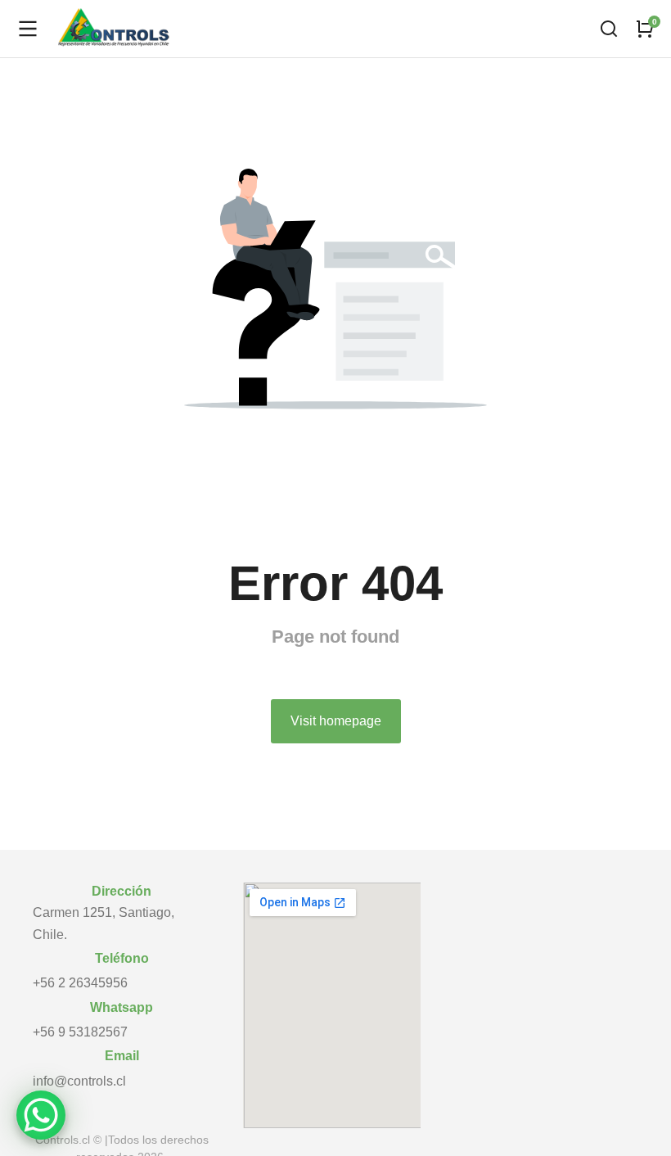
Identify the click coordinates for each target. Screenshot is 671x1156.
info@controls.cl (79, 1081)
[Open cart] (645, 28)
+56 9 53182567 (80, 1032)
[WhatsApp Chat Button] (40, 1115)
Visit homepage (335, 721)
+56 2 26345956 (80, 983)
